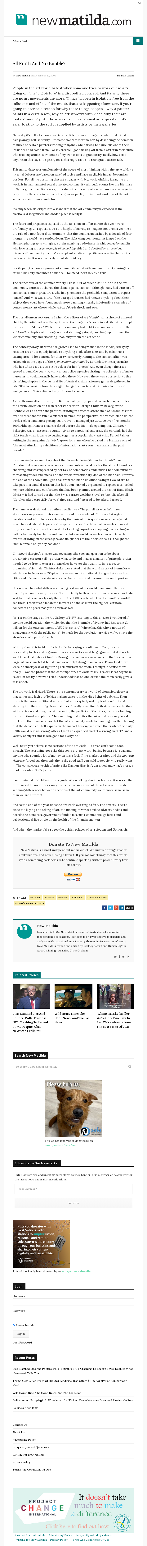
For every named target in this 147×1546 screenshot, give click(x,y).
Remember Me (24, 1325)
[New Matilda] (73, 20)
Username (19, 1296)
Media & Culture (125, 75)
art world (49, 897)
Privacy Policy (21, 1462)
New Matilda (23, 75)
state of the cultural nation (29, 903)
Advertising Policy (24, 1439)
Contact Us (20, 1424)
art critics (35, 897)
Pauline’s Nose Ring (25, 1408)
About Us (19, 1432)
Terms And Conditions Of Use (32, 1469)
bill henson (77, 897)
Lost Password (22, 1342)
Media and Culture (97, 897)
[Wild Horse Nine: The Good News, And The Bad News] (73, 996)
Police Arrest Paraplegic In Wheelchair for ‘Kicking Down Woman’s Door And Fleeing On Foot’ (73, 1400)
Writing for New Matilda (28, 1454)
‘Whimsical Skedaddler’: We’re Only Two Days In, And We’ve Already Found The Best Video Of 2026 (114, 1020)
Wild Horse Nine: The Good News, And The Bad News (72, 1018)
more (129, 907)
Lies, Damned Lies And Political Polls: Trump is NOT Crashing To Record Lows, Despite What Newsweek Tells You (30, 1022)
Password (19, 1310)
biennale (63, 897)
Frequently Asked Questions (31, 1447)
